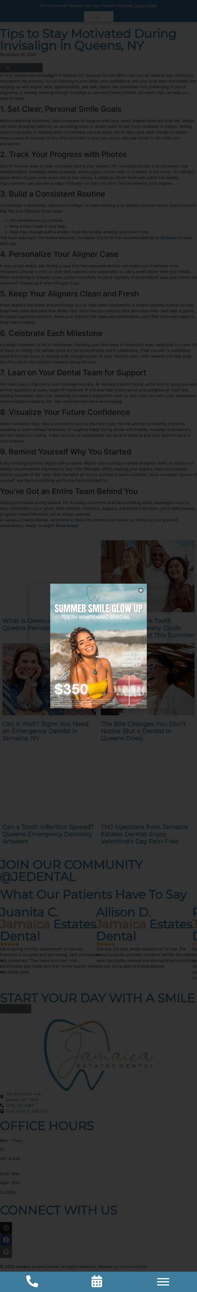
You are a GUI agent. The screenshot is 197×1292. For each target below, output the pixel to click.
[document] (98, 646)
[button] (141, 590)
